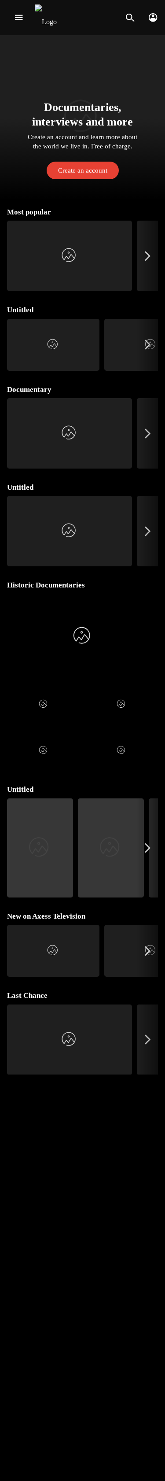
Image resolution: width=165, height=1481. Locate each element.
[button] (82, 117)
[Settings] (152, 17)
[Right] (147, 256)
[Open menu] (19, 17)
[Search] (130, 17)
